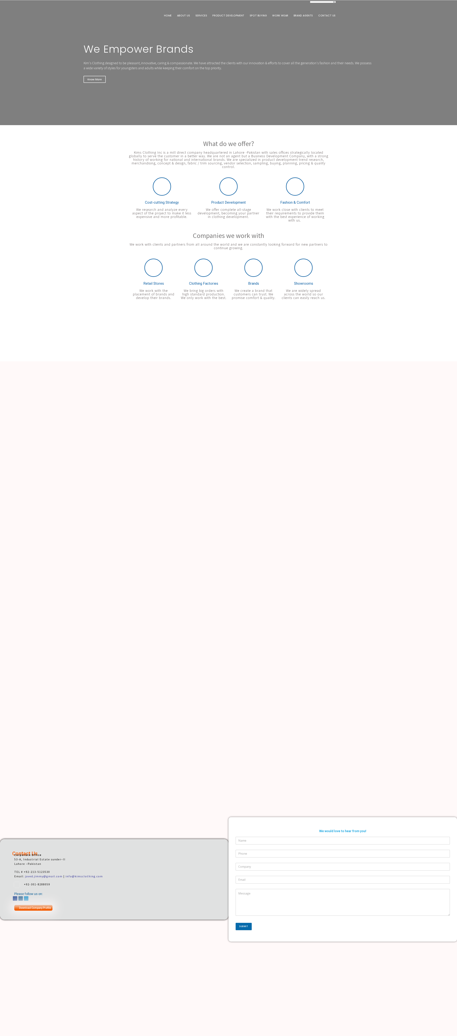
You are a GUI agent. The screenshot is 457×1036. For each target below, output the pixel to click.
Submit (243, 926)
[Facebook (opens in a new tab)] (298, 4)
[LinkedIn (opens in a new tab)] (306, 4)
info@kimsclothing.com (84, 876)
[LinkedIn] (26, 898)
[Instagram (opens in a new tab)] (302, 4)
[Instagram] (20, 898)
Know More (94, 79)
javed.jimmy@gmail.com (43, 876)
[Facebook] (15, 898)
